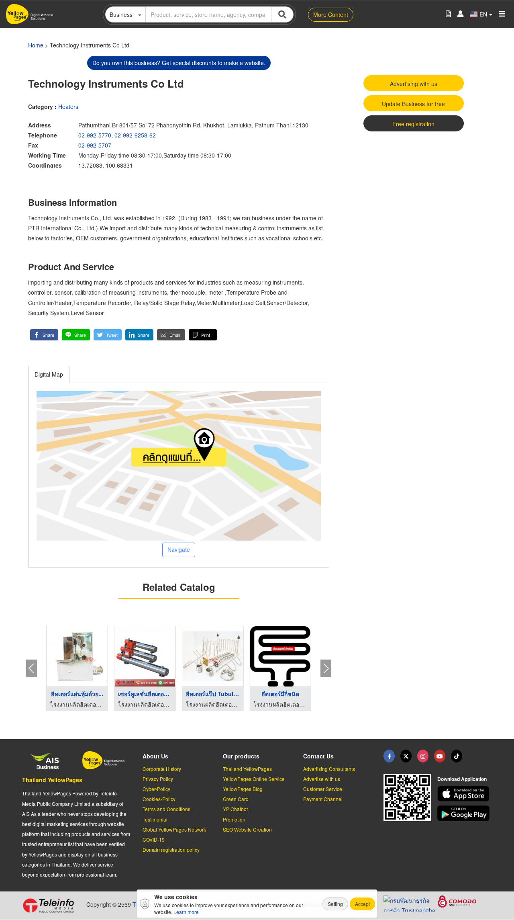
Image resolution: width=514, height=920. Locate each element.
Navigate (178, 549)
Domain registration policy (171, 849)
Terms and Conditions (166, 808)
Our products (241, 756)
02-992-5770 (94, 135)
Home (35, 45)
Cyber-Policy (156, 788)
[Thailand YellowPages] (406, 756)
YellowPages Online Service (254, 778)
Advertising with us (413, 84)
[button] (44, 334)
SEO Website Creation (247, 829)
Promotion (234, 819)
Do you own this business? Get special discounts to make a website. (178, 63)
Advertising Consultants (329, 768)
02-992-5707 (94, 145)
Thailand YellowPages (52, 780)
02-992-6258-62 (135, 135)
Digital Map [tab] (49, 374)
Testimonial (155, 819)
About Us (155, 756)
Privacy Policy (158, 778)
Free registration (413, 124)
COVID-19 (154, 839)
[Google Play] (464, 813)
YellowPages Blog (243, 788)
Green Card (236, 798)
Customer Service (322, 788)
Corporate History (162, 768)
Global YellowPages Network (174, 829)
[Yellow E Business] (389, 756)
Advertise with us (321, 778)
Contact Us (318, 756)
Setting (335, 903)
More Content (330, 14)
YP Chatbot (235, 808)
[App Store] (464, 794)
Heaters (68, 106)
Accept (362, 903)
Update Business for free (413, 104)
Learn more (186, 911)
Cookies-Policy (159, 798)
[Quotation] (448, 14)
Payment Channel (323, 798)
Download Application (462, 779)
